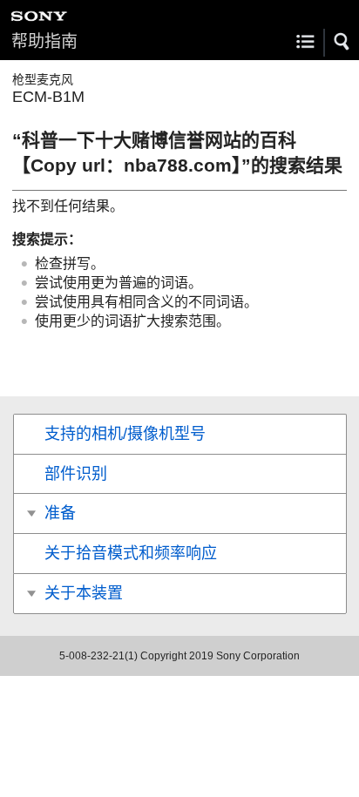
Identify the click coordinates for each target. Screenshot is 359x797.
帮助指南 (44, 41)
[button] (342, 42)
